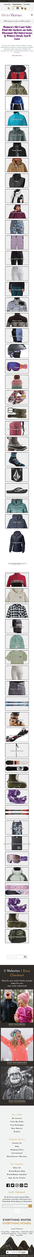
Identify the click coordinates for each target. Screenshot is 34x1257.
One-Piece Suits (17, 104)
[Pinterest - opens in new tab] (21, 1186)
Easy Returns (17, 1128)
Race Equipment (17, 813)
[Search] (25, 957)
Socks (17, 460)
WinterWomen (17, 4)
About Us (17, 1168)
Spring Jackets (17, 542)
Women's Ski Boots (17, 720)
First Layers (17, 305)
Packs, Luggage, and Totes (17, 429)
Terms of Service (22, 1233)
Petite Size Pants (17, 274)
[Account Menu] (18, 9)
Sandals (17, 491)
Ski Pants (17, 228)
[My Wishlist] (13, 9)
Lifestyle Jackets (17, 166)
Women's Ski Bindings (17, 735)
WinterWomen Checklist (17, 1174)
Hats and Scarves (17, 642)
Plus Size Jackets (17, 212)
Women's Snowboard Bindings (17, 797)
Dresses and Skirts (17, 689)
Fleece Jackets (17, 150)
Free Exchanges (17, 1125)
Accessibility (19, 1235)
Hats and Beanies (17, 383)
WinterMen (26, 4)
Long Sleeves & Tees (17, 611)
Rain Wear (17, 564)
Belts (17, 414)
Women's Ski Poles (17, 751)
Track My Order (17, 1121)
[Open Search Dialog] (9, 9)
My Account (17, 1118)
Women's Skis (17, 704)
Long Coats (17, 522)
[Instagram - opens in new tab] (17, 1186)
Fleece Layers (17, 321)
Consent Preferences (17, 1228)
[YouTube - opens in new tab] (26, 1186)
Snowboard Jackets (17, 88)
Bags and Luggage (17, 828)
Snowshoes (17, 475)
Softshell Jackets (17, 119)
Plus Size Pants (17, 290)
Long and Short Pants (17, 259)
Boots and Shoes (17, 445)
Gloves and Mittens (17, 336)
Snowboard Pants (17, 243)
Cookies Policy (15, 1231)
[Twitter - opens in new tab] (12, 1186)
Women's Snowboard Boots (17, 782)
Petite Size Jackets (17, 197)
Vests (17, 181)
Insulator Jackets (17, 135)
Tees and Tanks (17, 658)
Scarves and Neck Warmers (17, 398)
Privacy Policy (5, 1231)
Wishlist (17, 1131)
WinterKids (7, 4)
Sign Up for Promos (17, 1178)
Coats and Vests (17, 506)
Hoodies (17, 596)
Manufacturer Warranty (17, 1156)
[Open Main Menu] (28, 15)
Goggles (17, 367)
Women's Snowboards (17, 766)
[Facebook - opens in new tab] (8, 1186)
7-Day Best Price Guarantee (17, 1)
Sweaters (17, 580)
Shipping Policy (17, 1149)
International (17, 1153)
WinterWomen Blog (17, 1171)
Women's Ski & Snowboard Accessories (17, 844)
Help (17, 1146)
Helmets (17, 352)
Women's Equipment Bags (17, 937)
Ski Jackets (17, 73)
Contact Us (17, 1143)
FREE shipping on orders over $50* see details (17, 21)
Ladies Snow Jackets (17, 875)
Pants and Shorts (17, 673)
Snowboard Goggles (17, 859)
